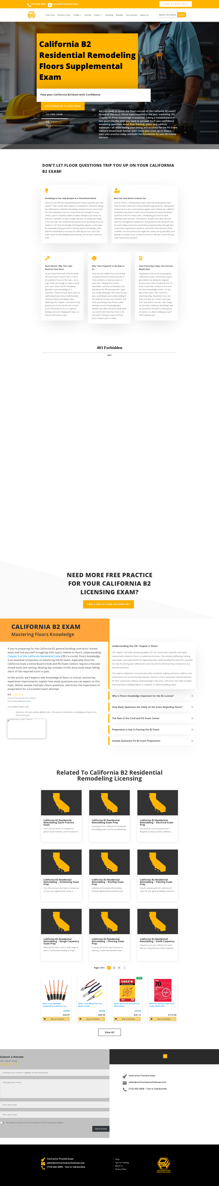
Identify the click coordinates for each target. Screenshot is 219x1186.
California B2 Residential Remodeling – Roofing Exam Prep (108, 882)
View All (109, 1032)
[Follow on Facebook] (165, 1056)
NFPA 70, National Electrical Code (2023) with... (161, 1004)
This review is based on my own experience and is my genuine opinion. (34, 1122)
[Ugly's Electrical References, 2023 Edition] (127, 990)
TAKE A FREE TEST (175, 4)
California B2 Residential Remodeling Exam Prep (106, 821)
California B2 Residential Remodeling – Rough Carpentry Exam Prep (61, 941)
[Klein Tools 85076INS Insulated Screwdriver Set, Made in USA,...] (56, 990)
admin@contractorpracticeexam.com (147, 1082)
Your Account (132, 15)
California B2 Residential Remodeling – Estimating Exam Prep (61, 882)
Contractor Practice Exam (65, 4)
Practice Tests (64, 15)
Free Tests (50, 15)
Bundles (119, 15)
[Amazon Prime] (66, 1010)
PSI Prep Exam (54, 114)
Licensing (109, 15)
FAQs (117, 1159)
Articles (88, 15)
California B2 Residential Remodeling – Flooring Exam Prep (108, 941)
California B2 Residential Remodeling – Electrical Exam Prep (156, 822)
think (28, 701)
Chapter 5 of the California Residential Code (34, 656)
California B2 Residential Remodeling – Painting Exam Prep (156, 882)
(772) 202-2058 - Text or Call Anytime (148, 1089)
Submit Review (101, 1129)
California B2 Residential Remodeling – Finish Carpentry (157, 940)
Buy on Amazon (57, 1019)
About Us (144, 15)
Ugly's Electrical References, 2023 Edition (127, 1004)
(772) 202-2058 (38, 4)
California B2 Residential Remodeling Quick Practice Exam (58, 822)
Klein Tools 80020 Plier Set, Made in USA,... (90, 1004)
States (97, 15)
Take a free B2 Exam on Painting (108, 604)
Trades (76, 15)
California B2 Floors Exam (63, 106)
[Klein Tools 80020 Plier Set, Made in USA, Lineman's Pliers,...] (91, 990)
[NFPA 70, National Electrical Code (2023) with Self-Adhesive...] (162, 990)
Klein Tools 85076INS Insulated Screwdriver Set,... (55, 1004)
